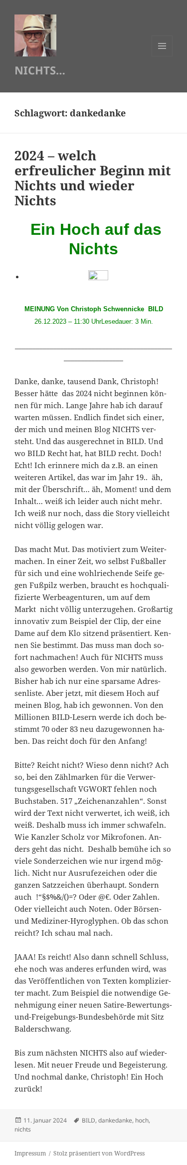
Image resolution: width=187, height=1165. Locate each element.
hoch (142, 1120)
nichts (22, 1129)
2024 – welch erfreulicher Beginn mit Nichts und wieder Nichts (92, 177)
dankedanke (115, 1120)
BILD (88, 1120)
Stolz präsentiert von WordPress (99, 1153)
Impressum (30, 1153)
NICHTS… (39, 69)
